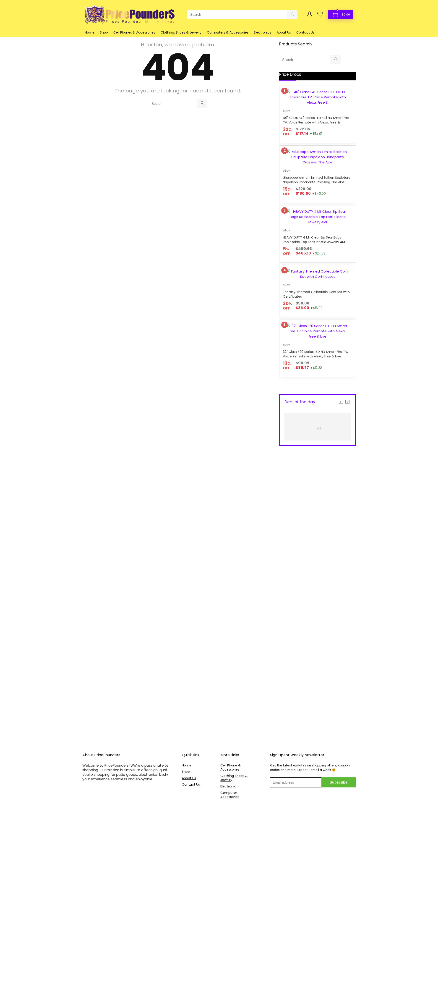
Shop (104, 32)
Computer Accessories (229, 794)
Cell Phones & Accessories (134, 32)
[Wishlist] (320, 14)
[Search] (292, 14)
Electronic (228, 786)
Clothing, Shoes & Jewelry (181, 32)
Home (89, 32)
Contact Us (305, 32)
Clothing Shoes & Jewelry (234, 778)
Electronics (262, 32)
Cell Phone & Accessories (230, 767)
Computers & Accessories (227, 32)
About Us (284, 32)
